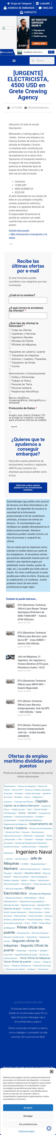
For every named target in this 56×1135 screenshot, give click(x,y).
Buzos (27, 797)
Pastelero (38, 909)
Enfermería (28, 836)
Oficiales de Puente (22, 341)
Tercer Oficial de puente (17, 961)
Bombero (18, 797)
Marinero (11, 868)
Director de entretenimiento (40, 828)
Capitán (42, 801)
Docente (25, 832)
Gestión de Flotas (29, 846)
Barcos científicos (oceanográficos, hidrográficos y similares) (27, 400)
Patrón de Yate (20, 916)
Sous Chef (8, 954)
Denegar (28, 1116)
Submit (14, 426)
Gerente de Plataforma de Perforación (31, 843)
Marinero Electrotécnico (30, 869)
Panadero (27, 909)
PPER (34, 923)
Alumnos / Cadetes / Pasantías (28, 359)
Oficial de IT (26, 884)
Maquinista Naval (38, 864)
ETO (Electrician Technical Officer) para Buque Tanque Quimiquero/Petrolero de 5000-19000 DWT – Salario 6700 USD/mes (32, 612)
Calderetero (37, 797)
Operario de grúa (12, 908)
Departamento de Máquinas (15, 824)
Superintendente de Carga (26, 954)
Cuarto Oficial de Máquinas (30, 820)
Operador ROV (43, 905)
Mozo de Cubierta (21, 877)
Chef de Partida (40, 809)
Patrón (47, 909)
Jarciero (9, 859)
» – (11, 243)
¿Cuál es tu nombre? (22, 295)
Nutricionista (43, 880)
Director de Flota (12, 832)
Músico (24, 880)
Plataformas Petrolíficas (25, 391)
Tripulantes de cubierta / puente (27, 352)
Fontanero (28, 839)
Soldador (43, 950)
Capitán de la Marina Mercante (21, 805)
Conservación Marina (24, 817)
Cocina (15, 366)
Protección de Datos (22, 408)
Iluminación (8, 853)
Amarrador (8, 793)
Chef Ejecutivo (10, 813)
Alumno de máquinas (27, 786)
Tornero (37, 962)
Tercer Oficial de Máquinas (35, 958)
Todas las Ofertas (21, 330)
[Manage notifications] (49, 1128)
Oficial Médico (30, 898)
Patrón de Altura (35, 912)
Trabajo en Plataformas (21, 965)
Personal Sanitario (35, 919)
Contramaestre (10, 820)
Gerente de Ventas (11, 846)
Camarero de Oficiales (23, 802)
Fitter (20, 839)
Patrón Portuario (35, 916)
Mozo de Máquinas (39, 877)
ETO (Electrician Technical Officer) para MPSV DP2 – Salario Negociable (32, 684)
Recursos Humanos (40, 933)
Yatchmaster (43, 969)
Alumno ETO (17, 790)
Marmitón (18, 873)
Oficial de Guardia (11, 884)
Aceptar (28, 1107)
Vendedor (31, 969)
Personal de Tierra (21, 384)
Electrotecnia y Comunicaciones (27, 373)
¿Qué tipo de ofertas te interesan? (24, 324)
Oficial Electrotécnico (38, 107)
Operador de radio (11, 905)
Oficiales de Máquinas (23, 344)
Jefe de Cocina (21, 859)
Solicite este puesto (19, 230)
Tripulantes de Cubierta (15, 969)
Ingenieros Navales (22, 337)
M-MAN (25, 864)
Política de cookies (26, 1131)
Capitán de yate (18, 809)
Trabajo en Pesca (21, 380)
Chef (29, 809)
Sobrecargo (21, 950)
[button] (51, 1071)
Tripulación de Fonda (23, 362)
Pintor (27, 923)
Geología (39, 839)
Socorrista (33, 950)
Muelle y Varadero (11, 880)
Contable (39, 817)
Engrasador (40, 836)
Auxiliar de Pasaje (32, 793)
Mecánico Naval (32, 873)
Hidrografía (43, 846)
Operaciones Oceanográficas (32, 901)
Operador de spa (28, 905)
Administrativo (10, 786)
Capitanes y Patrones (23, 333)
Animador (19, 793)
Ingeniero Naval (34, 852)
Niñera (33, 880)
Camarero (8, 802)
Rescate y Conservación (14, 937)
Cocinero (32, 813)
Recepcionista (23, 933)
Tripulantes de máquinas (25, 355)
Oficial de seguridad (14, 889)
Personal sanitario (21, 388)
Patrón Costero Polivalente (15, 912)
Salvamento (32, 937)
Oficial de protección (42, 884)
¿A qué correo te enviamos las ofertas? (26, 309)
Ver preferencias (28, 1124)
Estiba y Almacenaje (22, 377)
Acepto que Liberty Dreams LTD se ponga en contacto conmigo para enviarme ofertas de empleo (28, 417)
